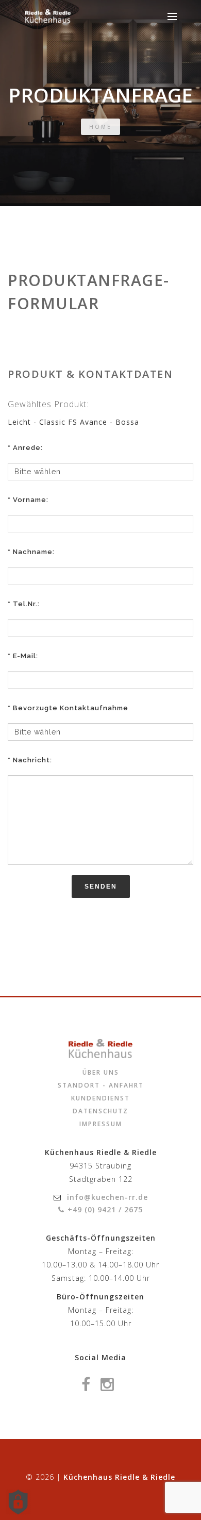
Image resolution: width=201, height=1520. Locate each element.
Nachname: (34, 552)
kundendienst (100, 1098)
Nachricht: (32, 760)
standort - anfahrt (101, 1085)
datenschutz (100, 1111)
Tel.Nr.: (26, 604)
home (100, 126)
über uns (100, 1072)
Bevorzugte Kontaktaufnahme (70, 708)
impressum (100, 1124)
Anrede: (28, 448)
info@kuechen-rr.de (107, 1197)
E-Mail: (25, 656)
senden (101, 886)
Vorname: (30, 500)
